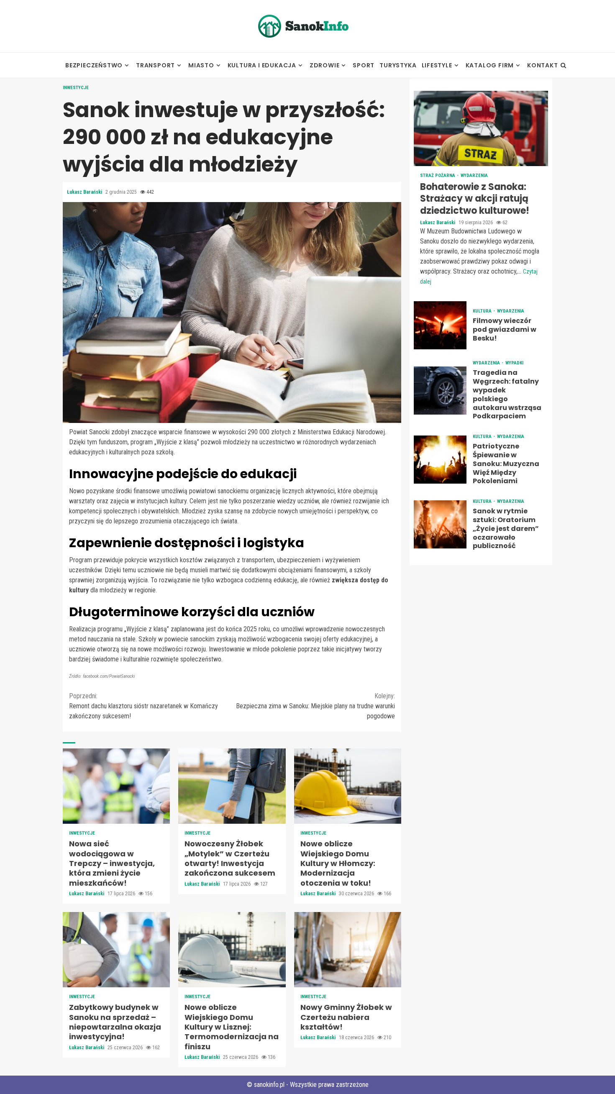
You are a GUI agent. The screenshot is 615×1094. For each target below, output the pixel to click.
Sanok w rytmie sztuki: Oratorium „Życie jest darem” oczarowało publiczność (440, 525)
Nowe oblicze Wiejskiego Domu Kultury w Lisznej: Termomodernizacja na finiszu (231, 949)
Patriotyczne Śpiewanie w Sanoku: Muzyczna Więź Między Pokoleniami (440, 460)
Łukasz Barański (85, 192)
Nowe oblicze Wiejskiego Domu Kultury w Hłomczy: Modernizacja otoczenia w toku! (347, 786)
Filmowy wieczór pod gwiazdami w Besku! (440, 326)
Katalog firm (490, 65)
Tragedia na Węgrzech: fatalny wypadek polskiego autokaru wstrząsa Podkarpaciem (440, 390)
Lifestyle (437, 65)
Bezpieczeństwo (94, 65)
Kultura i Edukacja (262, 65)
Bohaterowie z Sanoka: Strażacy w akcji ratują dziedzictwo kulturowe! (481, 128)
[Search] (563, 65)
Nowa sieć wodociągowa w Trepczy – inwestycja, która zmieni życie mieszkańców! (116, 786)
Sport (363, 65)
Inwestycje (76, 87)
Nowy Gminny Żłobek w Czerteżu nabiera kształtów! (347, 949)
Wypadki (514, 363)
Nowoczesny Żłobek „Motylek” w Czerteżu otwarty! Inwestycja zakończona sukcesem (231, 786)
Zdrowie (325, 65)
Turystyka (397, 65)
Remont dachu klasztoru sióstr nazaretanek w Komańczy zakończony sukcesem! (143, 706)
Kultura (483, 311)
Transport (155, 65)
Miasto (201, 65)
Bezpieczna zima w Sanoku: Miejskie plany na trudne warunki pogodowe (315, 706)
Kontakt (542, 65)
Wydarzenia (474, 175)
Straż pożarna (438, 175)
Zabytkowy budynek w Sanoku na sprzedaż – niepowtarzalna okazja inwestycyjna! (116, 949)
